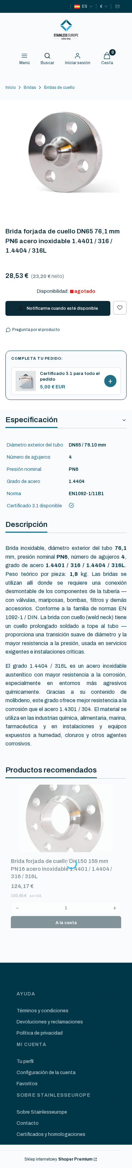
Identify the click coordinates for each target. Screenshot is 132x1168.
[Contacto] (117, 6)
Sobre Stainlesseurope (42, 1112)
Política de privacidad (40, 1033)
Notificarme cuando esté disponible (62, 308)
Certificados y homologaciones (51, 1134)
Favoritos (27, 1083)
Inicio (10, 87)
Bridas (30, 87)
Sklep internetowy (58, 1159)
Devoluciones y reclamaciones (50, 1021)
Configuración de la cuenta (46, 1072)
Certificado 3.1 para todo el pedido (70, 376)
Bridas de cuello (59, 87)
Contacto (28, 1123)
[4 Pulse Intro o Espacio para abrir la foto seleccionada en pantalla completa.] (66, 155)
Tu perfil (25, 1061)
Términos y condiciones (42, 1010)
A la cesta (66, 922)
